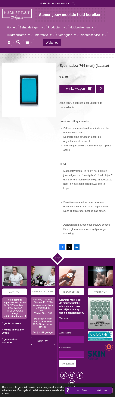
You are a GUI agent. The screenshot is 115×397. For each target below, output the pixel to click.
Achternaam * (65, 333)
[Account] (8, 42)
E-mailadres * (65, 347)
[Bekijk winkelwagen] (26, 42)
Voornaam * (64, 318)
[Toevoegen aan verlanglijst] (100, 89)
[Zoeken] (17, 42)
